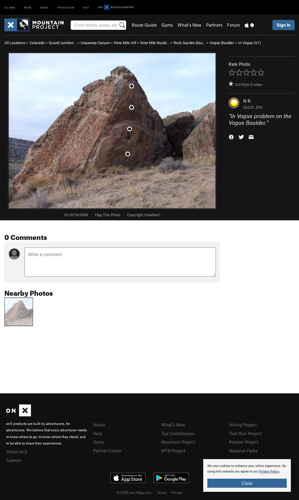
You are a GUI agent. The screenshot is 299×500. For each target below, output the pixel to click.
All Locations (14, 42)
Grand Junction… (63, 42)
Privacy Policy (269, 471)
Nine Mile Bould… (154, 42)
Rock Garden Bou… (189, 42)
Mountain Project (178, 441)
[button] (231, 136)
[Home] (36, 24)
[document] (247, 475)
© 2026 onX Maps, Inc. (134, 492)
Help (97, 433)
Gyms (167, 24)
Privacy (176, 492)
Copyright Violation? (143, 214)
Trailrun (65, 7)
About (99, 424)
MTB (28, 7)
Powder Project (243, 441)
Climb (9, 7)
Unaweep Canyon (95, 42)
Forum (233, 24)
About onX (16, 451)
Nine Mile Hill (125, 42)
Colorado (37, 42)
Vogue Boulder (222, 42)
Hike (44, 7)
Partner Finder (107, 450)
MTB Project (173, 450)
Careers (13, 460)
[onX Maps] (18, 414)
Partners (214, 24)
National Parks (243, 450)
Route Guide (144, 24)
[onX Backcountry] (116, 7)
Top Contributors (177, 433)
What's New (189, 24)
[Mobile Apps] (249, 24)
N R (247, 100)
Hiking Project (243, 424)
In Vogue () (249, 42)
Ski (86, 7)
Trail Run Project (245, 433)
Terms (161, 492)
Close (247, 483)
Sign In (284, 24)
